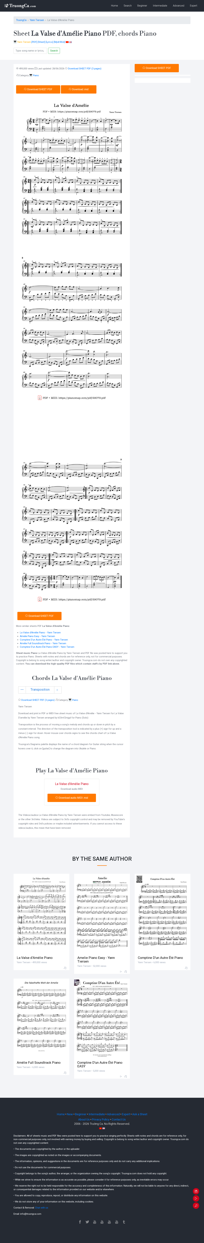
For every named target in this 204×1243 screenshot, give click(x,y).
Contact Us (119, 1119)
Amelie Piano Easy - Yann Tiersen (37, 636)
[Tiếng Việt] (67, 42)
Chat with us (41, 1207)
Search (128, 5)
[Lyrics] (49, 42)
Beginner (142, 5)
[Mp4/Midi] (59, 42)
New (70, 1114)
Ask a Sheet (139, 1114)
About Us (84, 1119)
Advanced (178, 5)
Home (114, 5)
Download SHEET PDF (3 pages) (84, 68)
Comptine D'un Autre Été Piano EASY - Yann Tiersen (47, 646)
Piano (36, 75)
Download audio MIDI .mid (73, 797)
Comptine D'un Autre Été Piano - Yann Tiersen (44, 639)
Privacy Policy (100, 1119)
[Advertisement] (72, 428)
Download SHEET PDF (39, 89)
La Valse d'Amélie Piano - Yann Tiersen (40, 632)
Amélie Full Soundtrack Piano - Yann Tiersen (43, 643)
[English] (70, 42)
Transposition (40, 689)
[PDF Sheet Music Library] (20, 5)
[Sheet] (41, 42)
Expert (193, 5)
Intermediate (160, 5)
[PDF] (34, 42)
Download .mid (79, 89)
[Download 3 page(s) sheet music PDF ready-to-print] (196, 1191)
